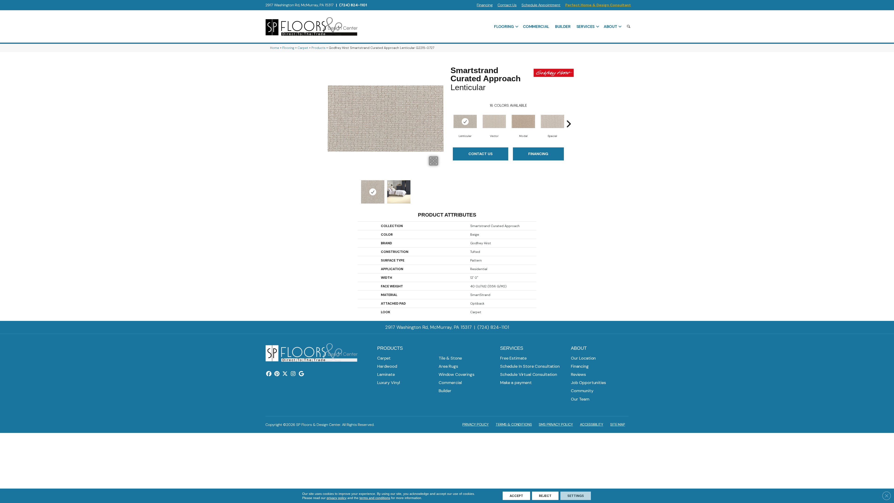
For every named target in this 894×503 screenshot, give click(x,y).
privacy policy (336, 498)
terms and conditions (374, 498)
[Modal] (523, 121)
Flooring (504, 26)
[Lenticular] (465, 121)
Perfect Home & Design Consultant (598, 5)
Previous (330, 189)
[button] (517, 26)
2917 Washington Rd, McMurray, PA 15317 (299, 5)
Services (585, 26)
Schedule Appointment (541, 5)
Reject (545, 496)
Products (318, 48)
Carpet (303, 48)
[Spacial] (552, 121)
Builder (563, 26)
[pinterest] (277, 374)
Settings (575, 496)
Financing (485, 5)
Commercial (536, 26)
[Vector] (494, 121)
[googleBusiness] (301, 374)
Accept (516, 496)
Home (274, 48)
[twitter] (285, 374)
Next (441, 189)
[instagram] (293, 374)
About (610, 26)
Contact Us (507, 5)
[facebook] (268, 374)
